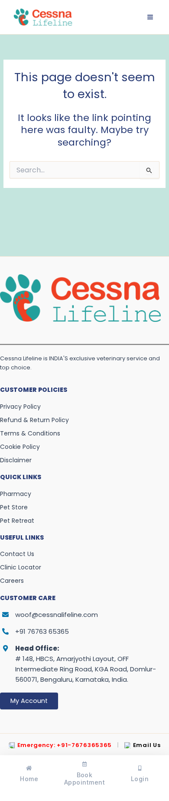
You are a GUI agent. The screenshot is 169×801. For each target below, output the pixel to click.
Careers (12, 580)
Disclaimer (16, 460)
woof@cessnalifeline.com (56, 614)
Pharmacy (15, 493)
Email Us (147, 745)
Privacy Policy (20, 406)
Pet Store (14, 507)
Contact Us (17, 554)
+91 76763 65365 (42, 631)
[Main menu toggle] (150, 17)
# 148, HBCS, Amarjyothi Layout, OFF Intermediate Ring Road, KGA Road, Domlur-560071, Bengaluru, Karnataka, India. (85, 664)
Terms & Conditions (30, 433)
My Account (29, 700)
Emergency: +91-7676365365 (64, 745)
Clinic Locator (20, 567)
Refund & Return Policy (34, 420)
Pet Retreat (17, 520)
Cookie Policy (20, 446)
